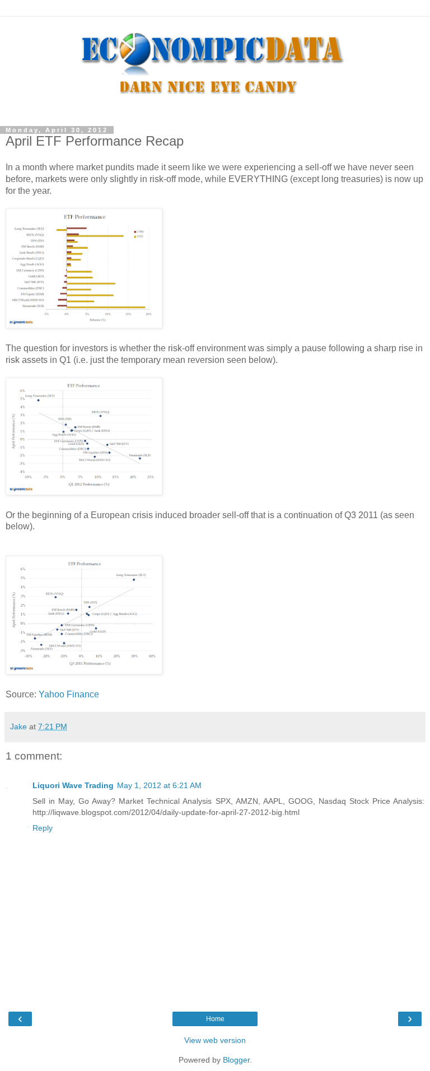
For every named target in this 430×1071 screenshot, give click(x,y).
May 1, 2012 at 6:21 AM (159, 785)
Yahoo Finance (69, 694)
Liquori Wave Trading (73, 785)
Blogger (236, 1059)
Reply (42, 827)
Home (215, 1019)
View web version (215, 1040)
